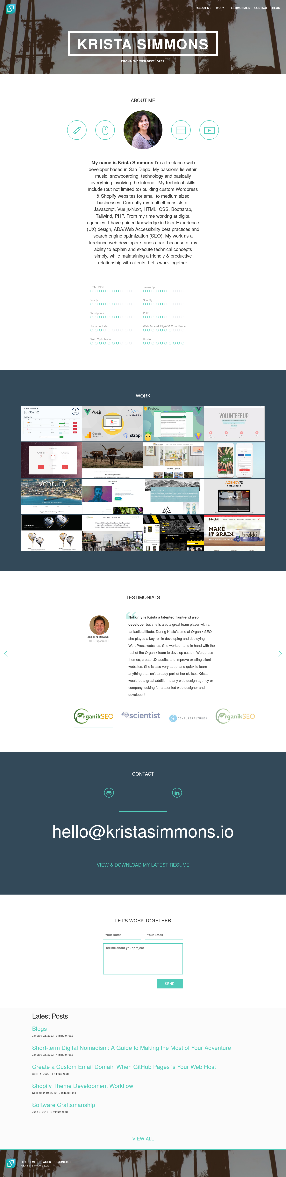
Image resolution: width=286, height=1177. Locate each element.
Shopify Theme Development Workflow (82, 1085)
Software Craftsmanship (63, 1104)
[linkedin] (177, 793)
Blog (276, 8)
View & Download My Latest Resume (143, 864)
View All (143, 1138)
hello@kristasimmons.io (143, 830)
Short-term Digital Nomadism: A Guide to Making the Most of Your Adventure (131, 1047)
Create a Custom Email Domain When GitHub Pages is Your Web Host (124, 1066)
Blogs (39, 1028)
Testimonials (239, 8)
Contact (261, 8)
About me (204, 8)
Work (220, 8)
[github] (109, 793)
